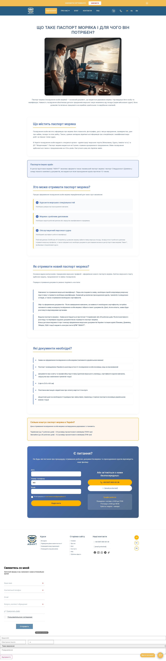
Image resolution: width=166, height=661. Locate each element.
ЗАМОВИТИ (95, 3)
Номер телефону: (38, 478)
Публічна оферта (76, 554)
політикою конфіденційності (55, 496)
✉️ (110, 488)
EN (137, 11)
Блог (72, 546)
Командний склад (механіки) (49, 549)
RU (132, 11)
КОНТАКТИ (87, 11)
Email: (33, 487)
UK (137, 537)
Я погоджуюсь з (50, 496)
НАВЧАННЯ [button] (51, 11)
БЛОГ (76, 11)
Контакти (74, 549)
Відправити (6, 657)
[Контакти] (121, 11)
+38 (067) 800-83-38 (102, 542)
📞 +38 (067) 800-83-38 (109, 482)
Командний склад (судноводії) (50, 546)
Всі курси (44, 541)
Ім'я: (33, 470)
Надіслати (56, 503)
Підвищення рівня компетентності (51, 543)
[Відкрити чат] (160, 655)
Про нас (73, 543)
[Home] (31, 11)
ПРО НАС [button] (65, 11)
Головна (73, 541)
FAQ (97, 11)
